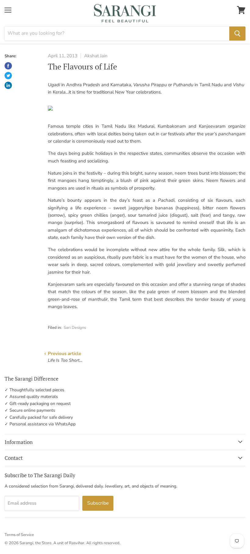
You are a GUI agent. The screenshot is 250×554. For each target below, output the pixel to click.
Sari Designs (75, 327)
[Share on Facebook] (8, 65)
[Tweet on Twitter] (8, 75)
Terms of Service (19, 535)
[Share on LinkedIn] (8, 85)
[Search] (237, 34)
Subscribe (98, 503)
